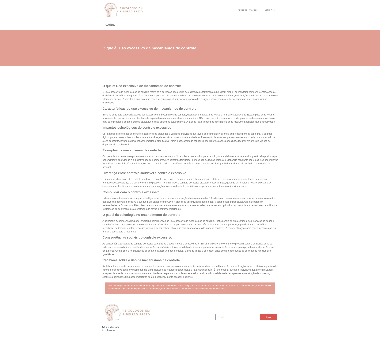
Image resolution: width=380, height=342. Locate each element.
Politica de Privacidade (248, 10)
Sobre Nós (270, 10)
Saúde (110, 24)
